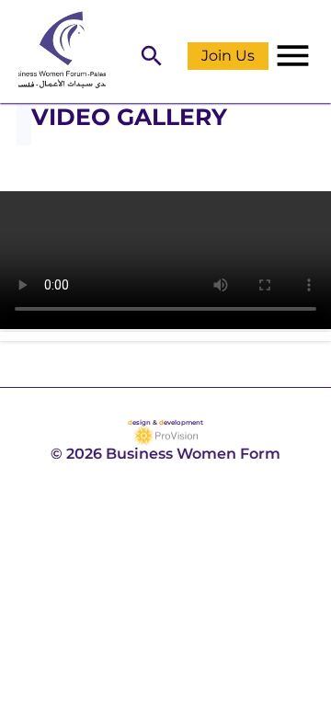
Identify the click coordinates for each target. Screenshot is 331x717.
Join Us (228, 55)
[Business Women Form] (53, 51)
